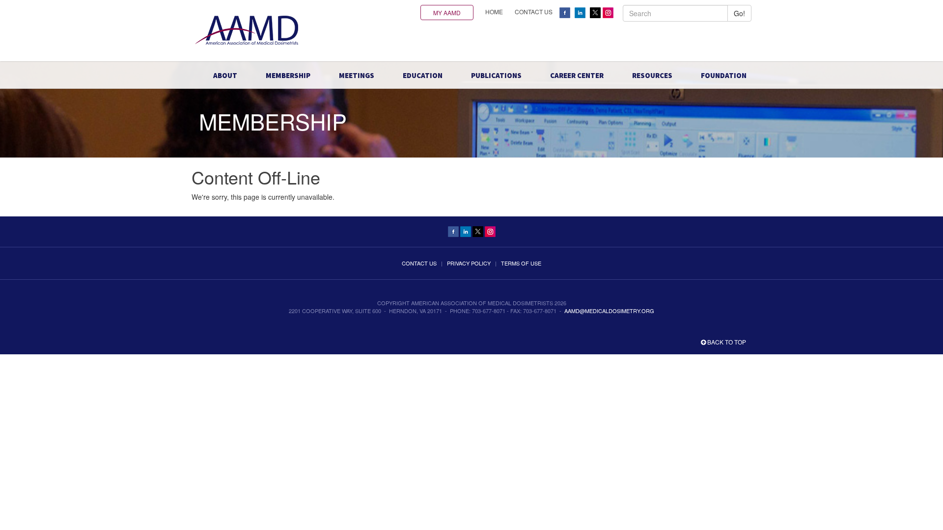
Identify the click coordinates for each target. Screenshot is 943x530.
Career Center (577, 75)
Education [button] (423, 75)
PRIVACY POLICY (469, 263)
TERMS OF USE (521, 263)
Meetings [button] (356, 75)
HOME (494, 11)
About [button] (225, 75)
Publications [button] (496, 75)
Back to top (726, 342)
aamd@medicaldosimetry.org (609, 311)
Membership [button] (288, 75)
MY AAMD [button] (447, 12)
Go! (739, 13)
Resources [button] (652, 75)
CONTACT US (534, 11)
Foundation (724, 75)
